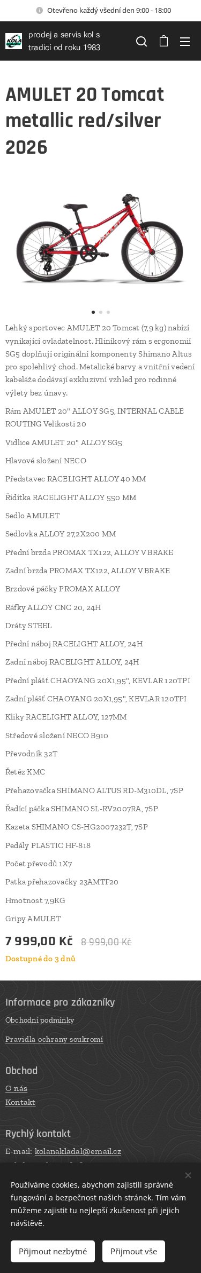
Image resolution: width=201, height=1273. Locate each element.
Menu (185, 41)
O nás (16, 1088)
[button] (141, 41)
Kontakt (20, 1102)
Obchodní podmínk (37, 1020)
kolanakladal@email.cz (78, 1151)
